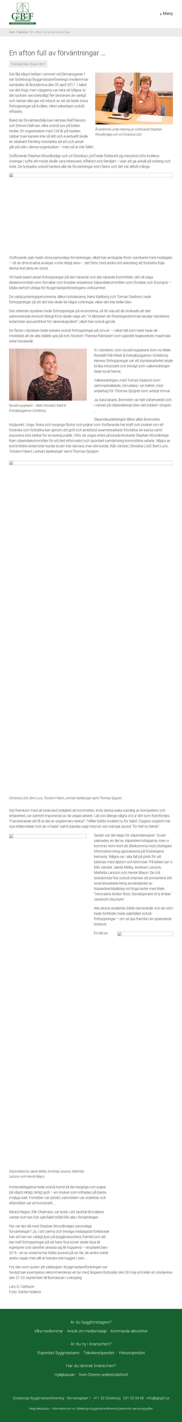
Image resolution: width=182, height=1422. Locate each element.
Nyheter (23, 32)
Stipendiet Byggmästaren (58, 1353)
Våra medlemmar (48, 1331)
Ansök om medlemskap (87, 1331)
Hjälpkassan (64, 1374)
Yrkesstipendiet (132, 1353)
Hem (12, 32)
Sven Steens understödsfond (103, 1374)
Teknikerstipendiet (99, 1353)
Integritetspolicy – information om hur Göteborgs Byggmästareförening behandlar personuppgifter (91, 1408)
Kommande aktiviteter (129, 1331)
